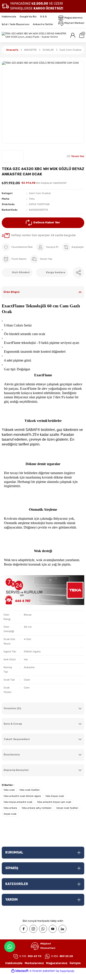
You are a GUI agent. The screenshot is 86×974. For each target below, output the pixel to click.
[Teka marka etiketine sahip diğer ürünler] (13, 156)
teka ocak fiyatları (30, 789)
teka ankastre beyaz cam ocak (54, 802)
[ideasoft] (20, 971)
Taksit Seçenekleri (17, 739)
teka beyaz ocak (55, 796)
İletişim (75, 963)
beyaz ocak (10, 814)
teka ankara (10, 808)
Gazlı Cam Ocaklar (40, 193)
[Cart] (81, 35)
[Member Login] (72, 35)
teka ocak (9, 789)
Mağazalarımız (56, 963)
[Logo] (34, 35)
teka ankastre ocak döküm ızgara (22, 796)
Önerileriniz (12, 754)
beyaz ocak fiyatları (67, 808)
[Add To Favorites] (17, 247)
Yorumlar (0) (12, 708)
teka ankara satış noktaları (37, 808)
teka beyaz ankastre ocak (18, 802)
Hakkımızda (13, 963)
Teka (32, 198)
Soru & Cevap (13, 723)
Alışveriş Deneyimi (16, 770)
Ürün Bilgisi (12, 291)
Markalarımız (34, 963)
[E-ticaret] (42, 970)
